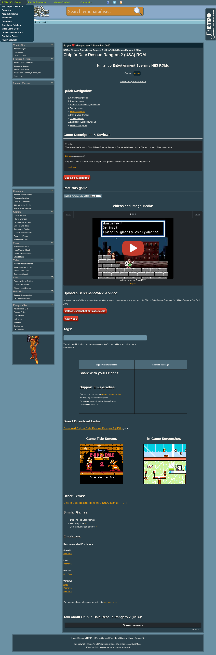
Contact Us (18, 326)
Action (137, 73)
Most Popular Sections (12, 6)
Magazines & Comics (22, 288)
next (197, 215)
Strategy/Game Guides (23, 281)
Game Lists (18, 76)
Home (74, 638)
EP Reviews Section (22, 222)
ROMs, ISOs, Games (11, 2)
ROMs (66, 50)
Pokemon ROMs (21, 239)
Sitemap (82, 638)
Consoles (6, 10)
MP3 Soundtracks (21, 247)
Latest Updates (20, 55)
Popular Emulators (37, 2)
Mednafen (67, 564)
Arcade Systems (10, 14)
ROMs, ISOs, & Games (23, 62)
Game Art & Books (21, 284)
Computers (7, 21)
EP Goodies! (19, 329)
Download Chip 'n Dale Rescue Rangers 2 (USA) (93, 428)
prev (68, 215)
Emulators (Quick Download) (83, 122)
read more (72, 167)
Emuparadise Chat (21, 198)
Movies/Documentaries (23, 264)
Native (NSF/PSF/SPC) (23, 253)
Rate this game (77, 101)
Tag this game (76, 108)
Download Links (77, 111)
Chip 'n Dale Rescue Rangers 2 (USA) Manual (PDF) (95, 502)
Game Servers (20, 215)
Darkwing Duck (78, 523)
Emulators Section (21, 66)
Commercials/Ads (21, 274)
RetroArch (67, 553)
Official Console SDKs (12, 32)
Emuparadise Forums (23, 195)
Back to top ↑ (197, 629)
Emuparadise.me (105, 647)
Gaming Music (126, 638)
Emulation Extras (10, 36)
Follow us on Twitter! (22, 208)
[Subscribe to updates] (121, 2)
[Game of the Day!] (210, 24)
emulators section (111, 602)
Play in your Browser (79, 115)
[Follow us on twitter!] (114, 2)
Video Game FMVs (22, 271)
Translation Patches (11, 25)
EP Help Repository (22, 298)
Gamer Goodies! (62, 2)
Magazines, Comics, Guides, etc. (27, 73)
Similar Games (77, 118)
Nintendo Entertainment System (85, 50)
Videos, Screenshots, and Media (85, 105)
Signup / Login (19, 49)
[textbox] (105, 11)
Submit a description (77, 177)
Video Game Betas (11, 29)
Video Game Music (22, 69)
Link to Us (18, 319)
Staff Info (17, 322)
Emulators (114, 638)
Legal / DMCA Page (133, 644)
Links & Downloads (22, 202)
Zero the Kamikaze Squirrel (83, 527)
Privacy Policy (20, 312)
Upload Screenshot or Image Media (85, 310)
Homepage (18, 52)
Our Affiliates (19, 316)
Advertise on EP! (21, 309)
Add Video (71, 318)
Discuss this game (78, 125)
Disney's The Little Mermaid (83, 520)
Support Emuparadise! (23, 295)
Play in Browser (9, 40)
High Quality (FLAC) (22, 250)
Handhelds (7, 18)
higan (65, 584)
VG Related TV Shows (23, 267)
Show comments (133, 625)
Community (86, 2)
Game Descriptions (79, 98)
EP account (95, 344)
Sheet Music (19, 257)
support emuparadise (111, 394)
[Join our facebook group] (108, 2)
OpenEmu (67, 574)
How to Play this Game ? (133, 81)
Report (133, 283)
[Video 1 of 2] (133, 248)
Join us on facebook (22, 205)
